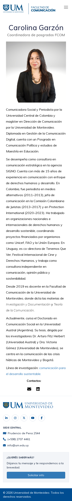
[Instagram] (15, 418)
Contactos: (34, 381)
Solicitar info (36, 475)
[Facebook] (41, 418)
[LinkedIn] (6, 418)
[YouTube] (32, 418)
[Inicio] (14, 8)
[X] (24, 418)
